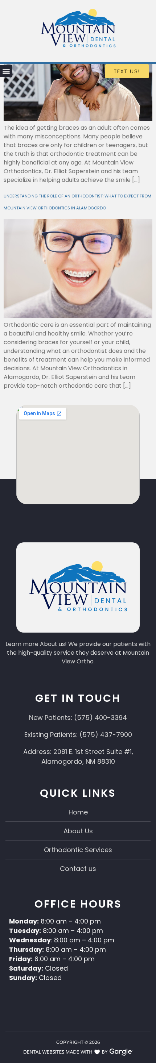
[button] (6, 71)
